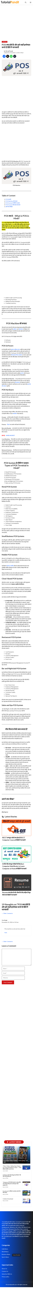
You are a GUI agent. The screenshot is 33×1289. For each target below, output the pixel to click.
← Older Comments (7, 913)
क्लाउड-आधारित (10, 565)
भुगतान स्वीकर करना (15, 349)
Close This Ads (16, 1255)
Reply (5, 932)
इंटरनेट (22, 373)
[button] (25, 2)
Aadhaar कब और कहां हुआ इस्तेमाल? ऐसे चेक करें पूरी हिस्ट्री (12, 1175)
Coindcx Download (8, 1199)
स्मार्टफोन (15, 413)
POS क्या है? (8, 199)
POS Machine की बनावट (11, 201)
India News (5, 1249)
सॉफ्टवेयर (21, 329)
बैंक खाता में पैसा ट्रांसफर (16, 355)
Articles (5, 41)
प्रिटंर (8, 424)
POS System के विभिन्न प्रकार (12, 203)
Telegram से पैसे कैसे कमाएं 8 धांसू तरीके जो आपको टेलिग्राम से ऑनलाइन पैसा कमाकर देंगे (12, 1183)
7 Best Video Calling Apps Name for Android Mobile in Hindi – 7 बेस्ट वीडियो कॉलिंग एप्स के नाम (12, 1167)
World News (5, 1251)
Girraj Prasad (9, 51)
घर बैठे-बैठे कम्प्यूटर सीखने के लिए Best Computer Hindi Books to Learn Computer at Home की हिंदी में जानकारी (14, 866)
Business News (6, 1254)
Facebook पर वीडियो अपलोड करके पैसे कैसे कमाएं (11, 1191)
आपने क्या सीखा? (9, 206)
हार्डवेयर (15, 329)
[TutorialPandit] (10, 2)
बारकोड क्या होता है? (10, 435)
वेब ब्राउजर (17, 382)
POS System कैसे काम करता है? (12, 205)
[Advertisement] (16, 1272)
